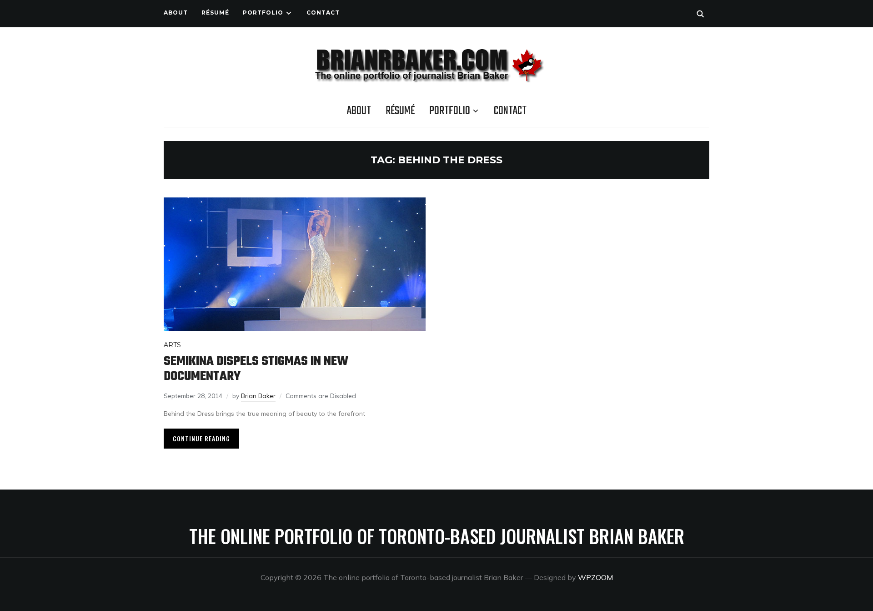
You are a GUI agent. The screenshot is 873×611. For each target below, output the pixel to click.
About (176, 12)
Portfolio (263, 12)
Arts (172, 345)
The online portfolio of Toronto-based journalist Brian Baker (436, 536)
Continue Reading (201, 438)
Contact (323, 12)
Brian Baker (258, 396)
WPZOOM (595, 577)
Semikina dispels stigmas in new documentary (256, 369)
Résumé (215, 12)
